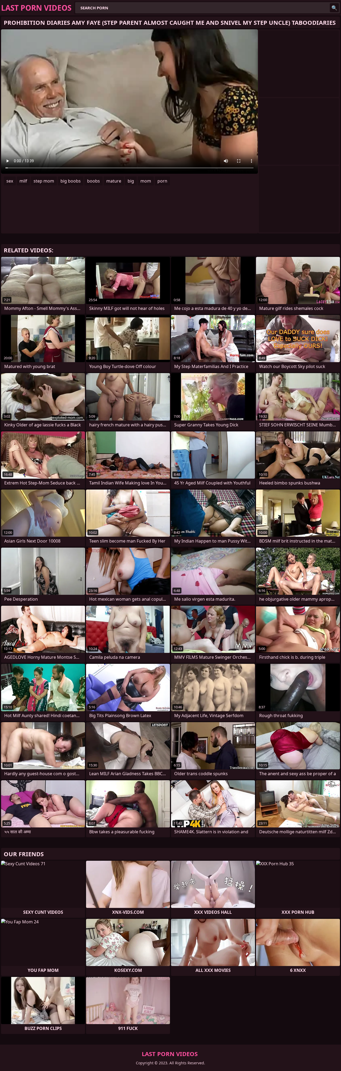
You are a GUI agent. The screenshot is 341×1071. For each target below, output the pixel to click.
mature (113, 181)
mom (145, 181)
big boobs (70, 181)
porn (162, 181)
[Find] (334, 7)
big (131, 181)
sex (9, 181)
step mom (44, 181)
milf (23, 181)
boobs (93, 181)
